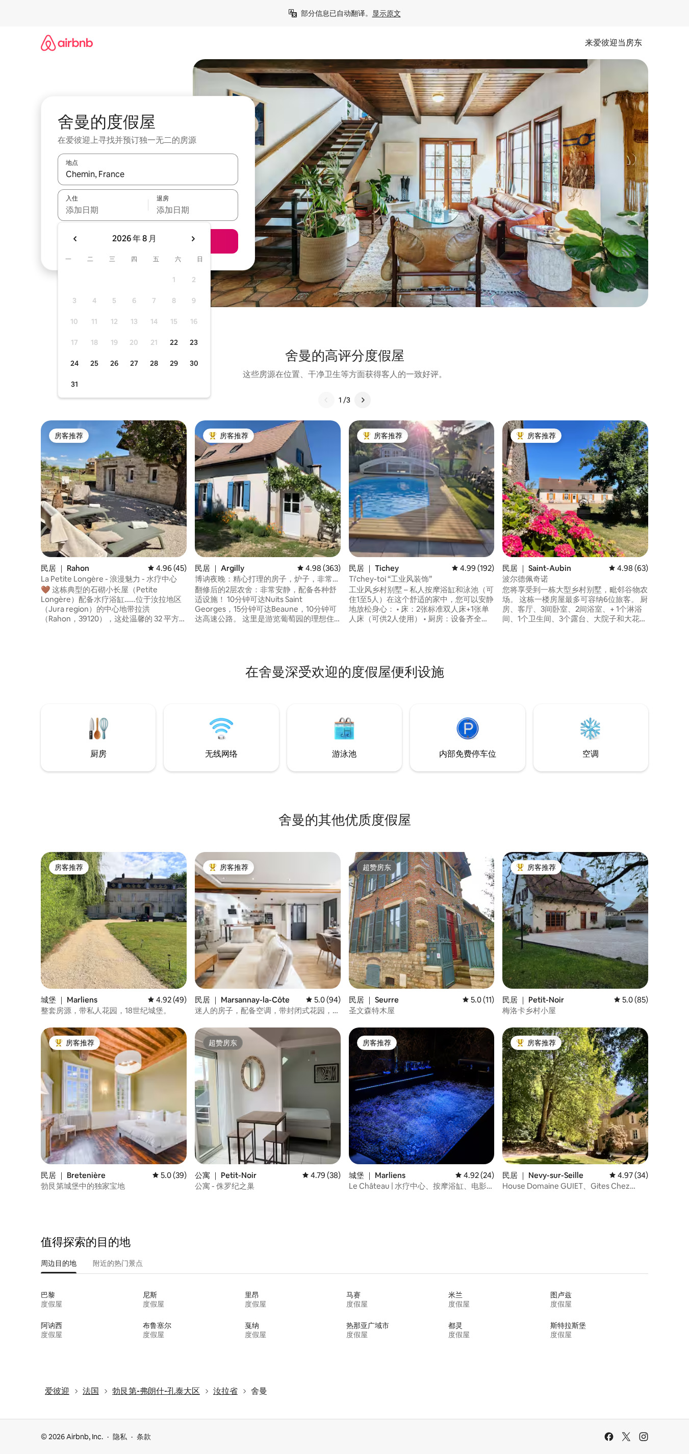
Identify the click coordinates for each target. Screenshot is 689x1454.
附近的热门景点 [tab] (118, 1263)
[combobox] (148, 174)
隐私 (120, 1436)
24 (74, 363)
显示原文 (386, 13)
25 (94, 363)
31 (74, 384)
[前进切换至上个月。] (75, 239)
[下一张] (362, 400)
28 (154, 363)
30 (194, 363)
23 (194, 342)
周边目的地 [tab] (58, 1263)
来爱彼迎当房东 (613, 42)
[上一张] (326, 400)
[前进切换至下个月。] (193, 239)
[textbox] (103, 210)
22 (174, 342)
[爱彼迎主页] (67, 43)
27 (134, 363)
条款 (144, 1436)
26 (114, 363)
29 (174, 363)
